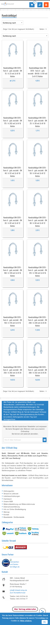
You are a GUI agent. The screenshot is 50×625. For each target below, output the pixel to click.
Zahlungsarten (8, 491)
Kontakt (6, 514)
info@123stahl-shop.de (18, 590)
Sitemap (6, 512)
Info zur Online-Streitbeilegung (14, 509)
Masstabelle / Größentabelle (13, 517)
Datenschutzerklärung (11, 507)
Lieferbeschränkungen (11, 496)
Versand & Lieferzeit (10, 493)
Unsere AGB (8, 501)
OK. (44, 622)
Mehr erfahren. (26, 621)
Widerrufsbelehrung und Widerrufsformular (19, 504)
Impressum (7, 499)
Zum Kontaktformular (17, 592)
